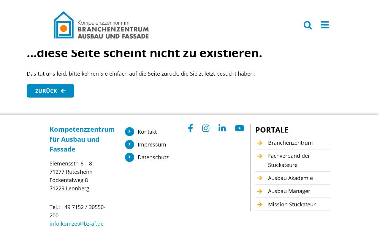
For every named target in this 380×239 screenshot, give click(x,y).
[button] (308, 25)
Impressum (152, 144)
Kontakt (147, 131)
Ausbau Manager (289, 191)
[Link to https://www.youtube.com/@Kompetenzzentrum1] (239, 128)
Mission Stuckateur (292, 204)
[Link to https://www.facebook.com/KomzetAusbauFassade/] (190, 128)
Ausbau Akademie (290, 177)
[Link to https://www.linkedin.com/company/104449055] (222, 128)
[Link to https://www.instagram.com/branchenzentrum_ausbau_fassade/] (206, 128)
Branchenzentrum (290, 142)
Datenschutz (153, 157)
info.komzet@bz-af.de (77, 223)
